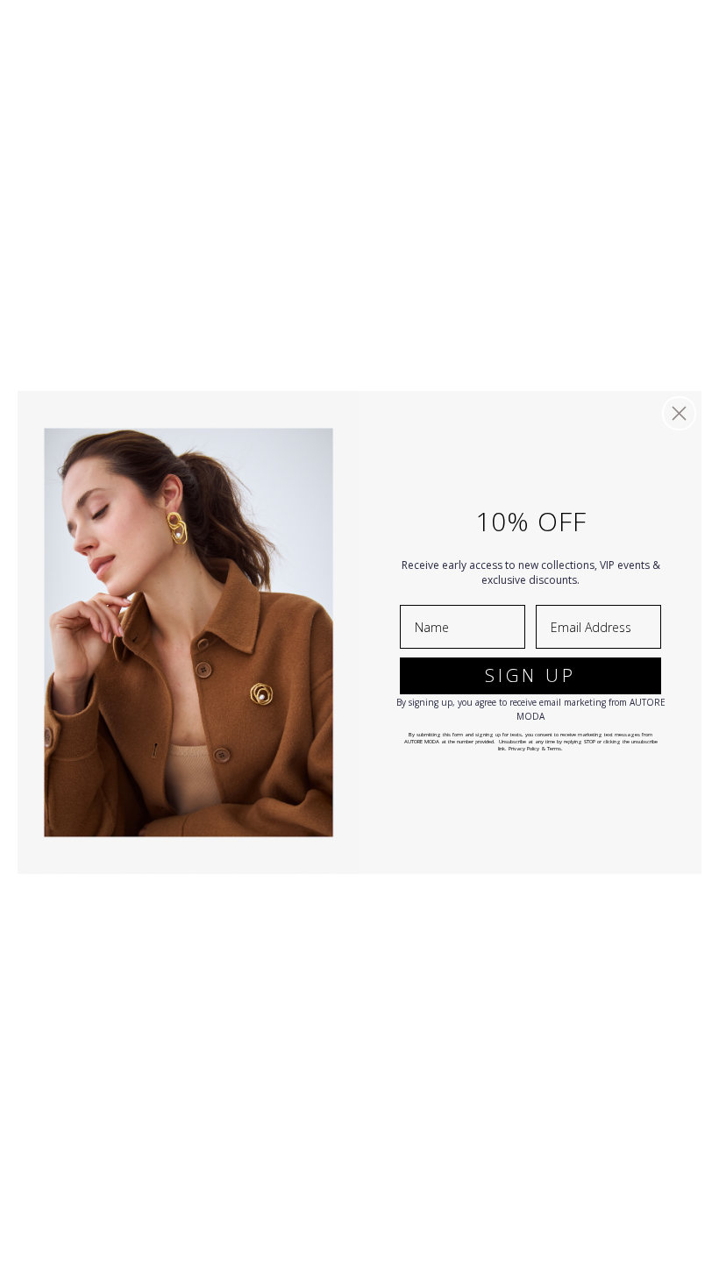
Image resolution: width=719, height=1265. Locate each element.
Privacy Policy (524, 748)
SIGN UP (530, 675)
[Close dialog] (679, 413)
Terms (554, 748)
